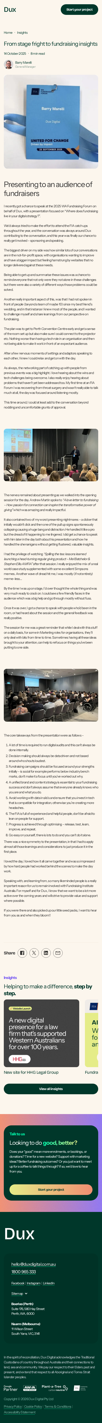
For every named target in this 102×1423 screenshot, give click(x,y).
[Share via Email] (58, 953)
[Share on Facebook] (22, 953)
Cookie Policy (33, 1406)
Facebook (17, 1283)
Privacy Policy (13, 1406)
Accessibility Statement (19, 1412)
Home (8, 32)
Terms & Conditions (57, 1406)
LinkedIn (48, 1283)
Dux (19, 1233)
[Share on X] (34, 953)
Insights (22, 32)
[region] (51, 1037)
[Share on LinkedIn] (46, 953)
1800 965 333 (23, 1271)
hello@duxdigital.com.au (33, 1264)
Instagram (34, 1283)
